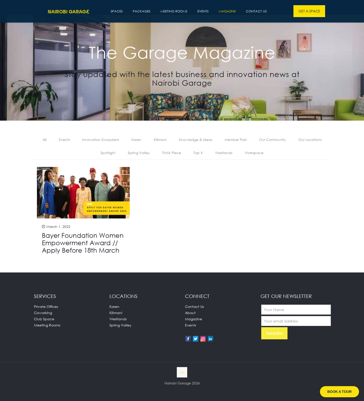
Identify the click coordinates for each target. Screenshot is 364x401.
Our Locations (310, 139)
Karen (136, 139)
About (190, 313)
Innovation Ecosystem (100, 139)
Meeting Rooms (47, 325)
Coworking (43, 313)
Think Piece (171, 153)
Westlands (223, 153)
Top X (198, 153)
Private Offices (46, 306)
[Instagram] (203, 339)
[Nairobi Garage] (68, 11)
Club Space (44, 319)
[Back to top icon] (182, 372)
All (45, 139)
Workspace (254, 153)
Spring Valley (139, 153)
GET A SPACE (309, 11)
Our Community (272, 139)
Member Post (236, 139)
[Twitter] (196, 339)
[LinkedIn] (210, 339)
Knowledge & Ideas (195, 139)
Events (64, 139)
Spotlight (108, 153)
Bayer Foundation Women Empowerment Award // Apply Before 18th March (83, 242)
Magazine (193, 319)
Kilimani (160, 139)
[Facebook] (188, 339)
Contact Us (194, 306)
